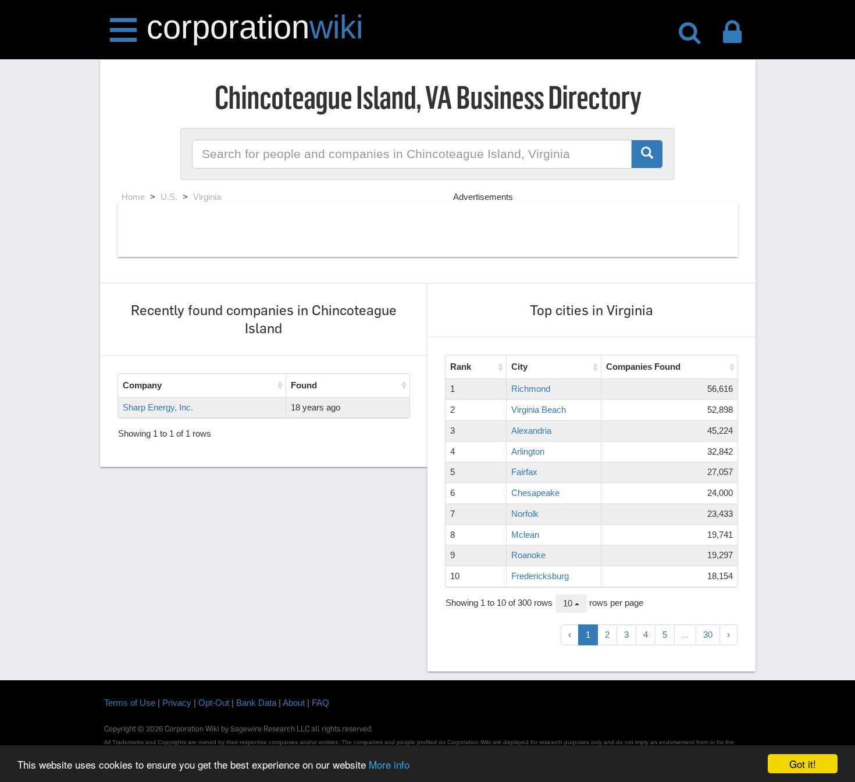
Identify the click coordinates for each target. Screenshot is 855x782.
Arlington (527, 451)
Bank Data (256, 703)
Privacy (176, 703)
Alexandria (531, 430)
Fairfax (524, 472)
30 (707, 635)
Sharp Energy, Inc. (158, 407)
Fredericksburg (540, 576)
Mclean (525, 535)
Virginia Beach (538, 410)
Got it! (802, 763)
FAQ (320, 703)
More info (389, 764)
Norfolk (525, 514)
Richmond (530, 389)
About (294, 703)
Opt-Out (213, 703)
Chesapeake (535, 493)
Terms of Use (129, 703)
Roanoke (528, 555)
